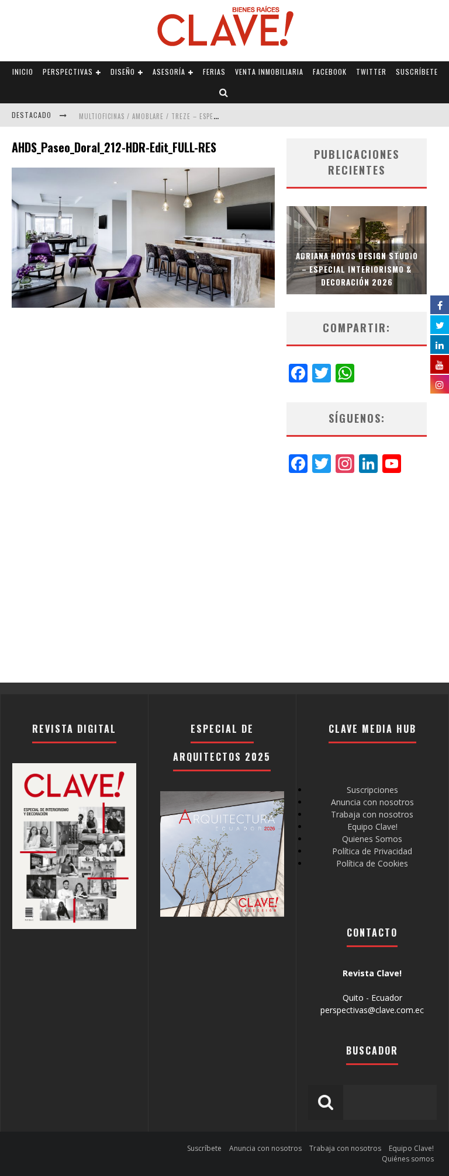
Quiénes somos (408, 1159)
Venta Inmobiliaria (269, 71)
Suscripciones (372, 789)
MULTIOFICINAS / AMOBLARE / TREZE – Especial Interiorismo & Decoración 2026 (208, 116)
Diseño (122, 71)
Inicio (22, 71)
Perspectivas (68, 71)
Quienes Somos (372, 838)
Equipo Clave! (372, 826)
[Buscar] (224, 93)
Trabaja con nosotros (372, 814)
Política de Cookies (372, 863)
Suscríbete (417, 71)
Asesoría (169, 71)
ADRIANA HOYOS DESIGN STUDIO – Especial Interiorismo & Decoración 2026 (357, 268)
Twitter (371, 71)
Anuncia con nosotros (372, 802)
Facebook (330, 71)
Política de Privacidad (372, 851)
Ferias (214, 71)
